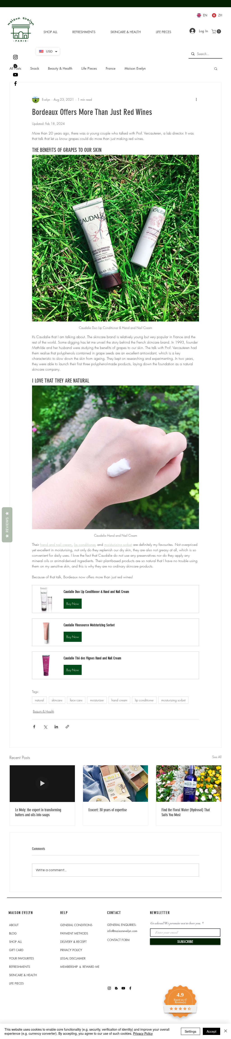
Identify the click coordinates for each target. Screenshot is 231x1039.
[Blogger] (15, 66)
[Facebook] (15, 83)
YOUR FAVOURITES (21, 958)
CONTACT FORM (118, 940)
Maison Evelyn (135, 68)
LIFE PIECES (16, 983)
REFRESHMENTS (19, 967)
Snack (34, 68)
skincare (57, 700)
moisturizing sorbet (173, 700)
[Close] (225, 1031)
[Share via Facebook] (34, 727)
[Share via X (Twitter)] (45, 727)
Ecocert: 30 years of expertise (107, 809)
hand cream (119, 700)
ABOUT (13, 925)
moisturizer (97, 700)
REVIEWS (7, 525)
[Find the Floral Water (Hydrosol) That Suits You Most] (188, 783)
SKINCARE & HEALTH (23, 975)
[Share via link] (67, 727)
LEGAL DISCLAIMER (72, 958)
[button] (216, 68)
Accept (211, 1031)
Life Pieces (89, 68)
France (111, 68)
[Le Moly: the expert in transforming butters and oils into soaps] (42, 783)
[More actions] (196, 99)
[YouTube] (15, 75)
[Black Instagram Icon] (15, 57)
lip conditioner (144, 700)
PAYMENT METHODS (74, 933)
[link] (217, 31)
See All (217, 757)
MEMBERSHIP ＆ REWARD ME (79, 967)
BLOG (13, 933)
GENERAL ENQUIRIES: (121, 925)
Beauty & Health (60, 68)
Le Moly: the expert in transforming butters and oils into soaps (38, 812)
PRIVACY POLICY (71, 950)
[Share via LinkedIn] (56, 727)
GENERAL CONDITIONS (76, 925)
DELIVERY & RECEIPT (73, 942)
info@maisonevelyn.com (122, 931)
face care (76, 700)
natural (39, 700)
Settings (190, 1031)
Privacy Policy (143, 1033)
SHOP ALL (15, 942)
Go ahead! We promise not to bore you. (175, 923)
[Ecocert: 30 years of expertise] (115, 783)
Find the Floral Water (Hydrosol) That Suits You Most (186, 812)
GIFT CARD (16, 950)
